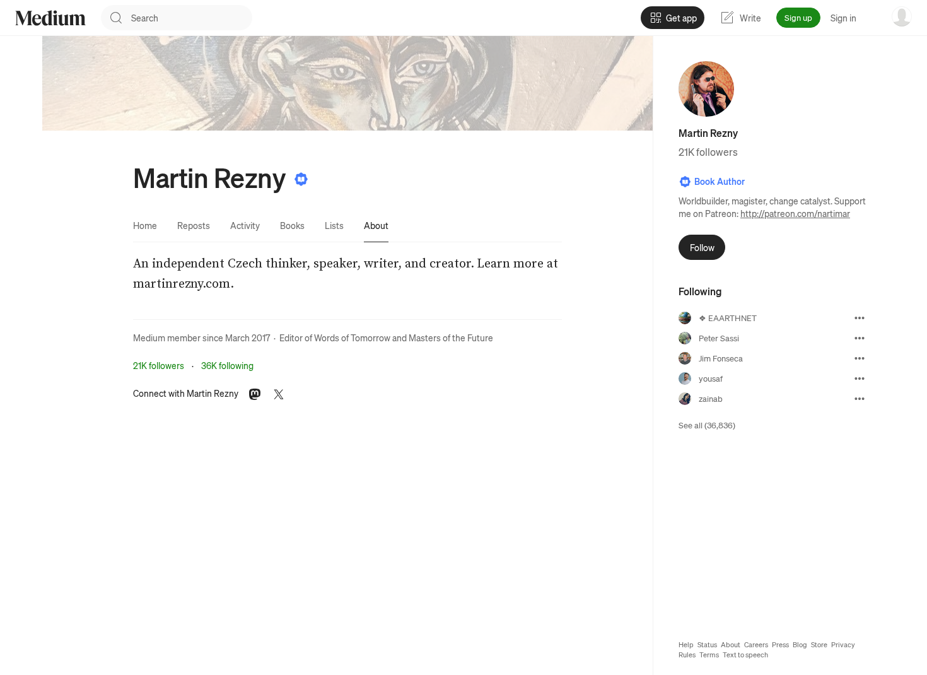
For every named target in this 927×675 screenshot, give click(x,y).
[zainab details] (859, 399)
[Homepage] (50, 18)
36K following (227, 365)
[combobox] (191, 17)
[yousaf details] (859, 378)
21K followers (158, 365)
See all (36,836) (707, 425)
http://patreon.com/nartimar (795, 213)
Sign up (798, 17)
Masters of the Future (451, 337)
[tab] (145, 225)
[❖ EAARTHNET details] (859, 318)
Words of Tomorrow (352, 337)
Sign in (843, 17)
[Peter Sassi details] (859, 338)
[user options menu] (902, 16)
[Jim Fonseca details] (859, 358)
